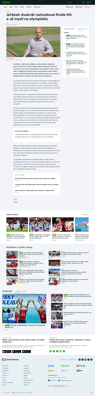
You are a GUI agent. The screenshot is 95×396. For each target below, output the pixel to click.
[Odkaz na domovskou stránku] (8, 2)
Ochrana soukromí (21, 392)
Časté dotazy (27, 382)
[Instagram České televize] (79, 359)
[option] (55, 386)
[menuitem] (5, 7)
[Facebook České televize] (82, 359)
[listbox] (62, 386)
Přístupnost (29, 392)
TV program (5, 366)
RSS (92, 392)
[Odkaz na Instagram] (50, 351)
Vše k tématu (85, 214)
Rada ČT (26, 375)
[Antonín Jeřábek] (33, 42)
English (13, 392)
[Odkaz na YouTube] (60, 351)
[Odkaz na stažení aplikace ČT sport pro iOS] (6, 351)
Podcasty (4, 375)
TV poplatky (5, 370)
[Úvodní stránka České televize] (10, 359)
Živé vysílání (5, 368)
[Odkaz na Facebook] (54, 351)
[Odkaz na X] (57, 351)
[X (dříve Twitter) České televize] (88, 359)
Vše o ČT (4, 385)
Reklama (26, 368)
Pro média (26, 366)
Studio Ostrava (27, 373)
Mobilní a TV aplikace (7, 382)
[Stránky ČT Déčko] (50, 371)
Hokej (8, 11)
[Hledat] (83, 2)
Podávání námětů (28, 380)
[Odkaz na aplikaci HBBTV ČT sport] (26, 351)
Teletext (4, 373)
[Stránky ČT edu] (79, 371)
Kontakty (26, 385)
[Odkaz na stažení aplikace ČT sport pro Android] (16, 351)
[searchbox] (74, 2)
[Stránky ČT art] (64, 371)
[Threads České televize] (91, 359)
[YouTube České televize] (85, 359)
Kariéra (25, 377)
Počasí (4, 377)
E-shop (4, 380)
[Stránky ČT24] (51, 366)
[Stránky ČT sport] (65, 366)
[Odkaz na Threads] (64, 351)
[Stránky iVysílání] (81, 366)
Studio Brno (27, 370)
